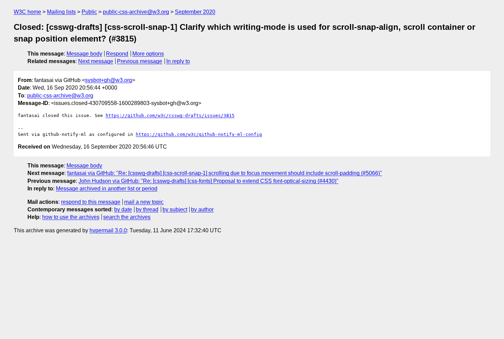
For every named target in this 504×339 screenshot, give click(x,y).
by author (202, 209)
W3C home (27, 12)
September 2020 (195, 12)
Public (89, 12)
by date (123, 209)
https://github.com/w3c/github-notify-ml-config (199, 134)
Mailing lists (61, 12)
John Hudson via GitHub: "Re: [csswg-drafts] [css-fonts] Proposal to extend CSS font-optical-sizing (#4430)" (208, 181)
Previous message (139, 61)
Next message (95, 61)
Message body (84, 54)
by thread (147, 209)
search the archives (127, 217)
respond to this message (90, 202)
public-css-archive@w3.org (136, 12)
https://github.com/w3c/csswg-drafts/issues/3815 (170, 115)
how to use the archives (70, 217)
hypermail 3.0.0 (108, 230)
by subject (175, 209)
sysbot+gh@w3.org (108, 80)
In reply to (178, 61)
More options (148, 54)
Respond (117, 54)
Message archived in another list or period (106, 188)
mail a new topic (144, 202)
